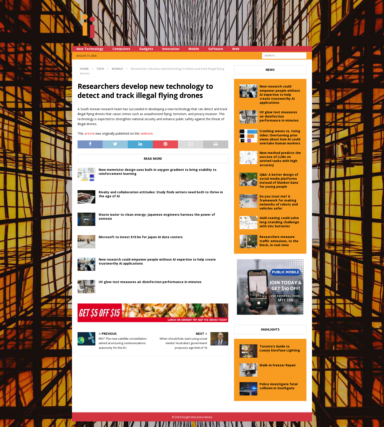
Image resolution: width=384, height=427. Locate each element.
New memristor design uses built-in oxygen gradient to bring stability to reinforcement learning (157, 172)
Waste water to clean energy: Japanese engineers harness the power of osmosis (157, 216)
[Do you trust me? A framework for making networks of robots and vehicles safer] (248, 201)
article (89, 133)
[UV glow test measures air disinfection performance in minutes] (86, 286)
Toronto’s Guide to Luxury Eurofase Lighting (280, 348)
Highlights (270, 329)
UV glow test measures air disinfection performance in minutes (150, 282)
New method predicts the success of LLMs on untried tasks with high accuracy (280, 159)
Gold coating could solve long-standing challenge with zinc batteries (279, 222)
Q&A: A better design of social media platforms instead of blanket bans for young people (279, 180)
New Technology (89, 49)
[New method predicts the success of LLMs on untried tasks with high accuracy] (248, 157)
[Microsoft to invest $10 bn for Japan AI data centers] (86, 241)
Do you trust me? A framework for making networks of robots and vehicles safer (279, 202)
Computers (121, 49)
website (147, 133)
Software (215, 49)
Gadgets (146, 49)
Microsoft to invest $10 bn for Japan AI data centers (141, 237)
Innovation (170, 49)
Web (235, 49)
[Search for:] (284, 55)
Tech (100, 69)
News (270, 70)
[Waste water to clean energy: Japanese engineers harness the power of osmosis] (86, 219)
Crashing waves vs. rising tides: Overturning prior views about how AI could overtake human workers (280, 137)
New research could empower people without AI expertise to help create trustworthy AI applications (157, 261)
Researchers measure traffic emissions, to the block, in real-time (279, 241)
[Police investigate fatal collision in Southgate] (248, 388)
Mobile (193, 49)
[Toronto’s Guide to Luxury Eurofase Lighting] (248, 351)
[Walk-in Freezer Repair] (248, 370)
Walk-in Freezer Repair (278, 365)
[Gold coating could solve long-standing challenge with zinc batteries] (248, 222)
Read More (153, 158)
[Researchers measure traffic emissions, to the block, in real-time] (248, 241)
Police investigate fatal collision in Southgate (279, 386)
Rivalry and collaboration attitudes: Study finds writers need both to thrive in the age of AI (161, 194)
